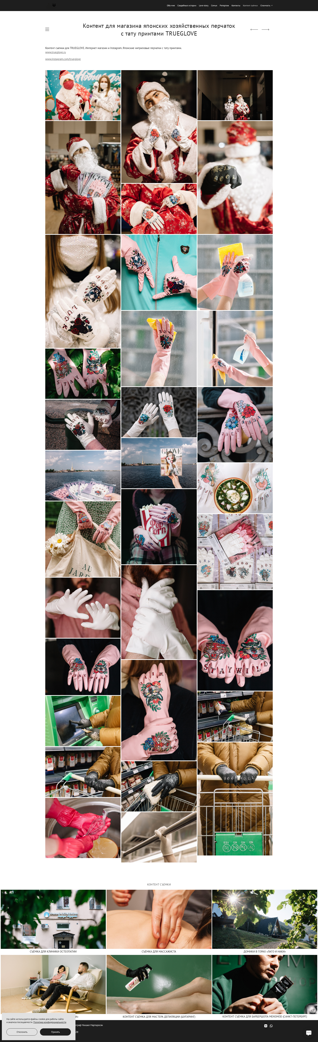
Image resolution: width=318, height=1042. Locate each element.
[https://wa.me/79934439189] (271, 1026)
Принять (55, 1032)
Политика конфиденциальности (49, 1022)
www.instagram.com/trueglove (63, 59)
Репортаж (224, 5)
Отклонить (22, 1032)
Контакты (236, 5)
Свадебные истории (186, 5)
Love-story (204, 5)
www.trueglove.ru (55, 52)
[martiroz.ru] (51, 5)
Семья (214, 5)
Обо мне (171, 5)
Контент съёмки (250, 5)
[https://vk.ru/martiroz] (265, 1026)
